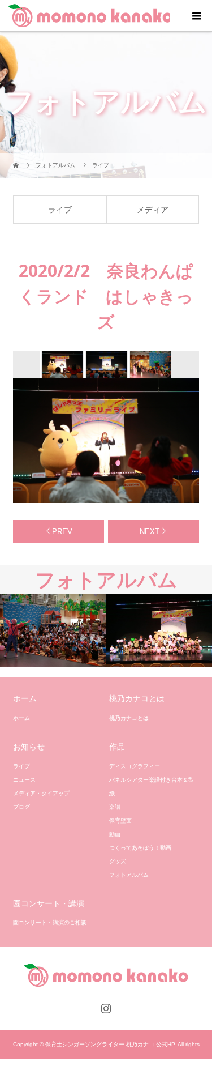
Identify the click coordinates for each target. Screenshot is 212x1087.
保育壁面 (120, 820)
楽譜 (114, 807)
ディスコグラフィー (134, 766)
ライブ (60, 209)
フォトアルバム (129, 875)
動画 (114, 834)
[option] (62, 364)
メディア (152, 209)
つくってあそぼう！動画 (140, 848)
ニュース (24, 780)
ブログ (21, 807)
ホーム (21, 718)
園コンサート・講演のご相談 (49, 922)
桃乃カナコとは (129, 718)
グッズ (117, 861)
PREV (62, 531)
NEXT (149, 531)
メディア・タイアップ (41, 793)
